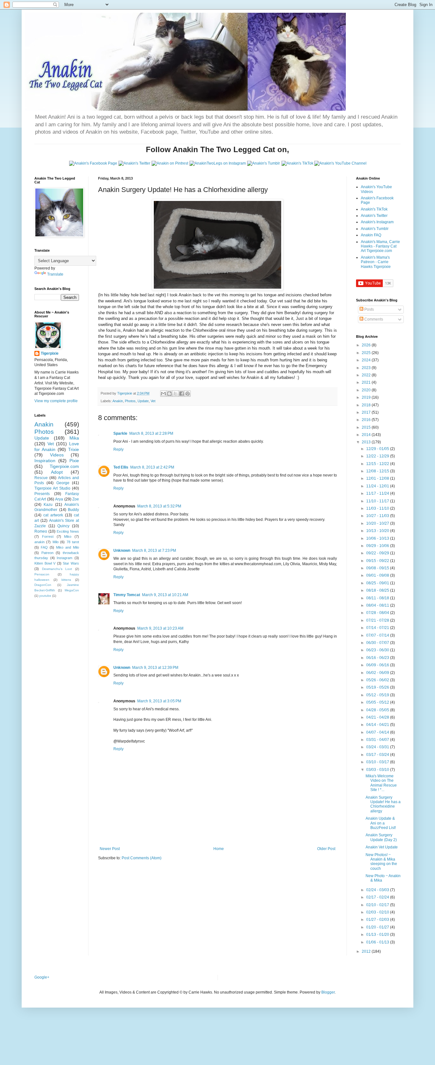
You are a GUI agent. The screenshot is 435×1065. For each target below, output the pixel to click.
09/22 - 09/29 (378, 553)
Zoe (75, 499)
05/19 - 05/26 (378, 687)
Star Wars (71, 563)
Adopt (57, 472)
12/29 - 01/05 (378, 449)
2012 (367, 951)
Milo (56, 542)
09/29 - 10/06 (378, 546)
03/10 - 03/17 (378, 762)
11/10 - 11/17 (378, 501)
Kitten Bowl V (44, 563)
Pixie (74, 460)
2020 (367, 390)
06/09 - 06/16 (378, 665)
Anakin (117, 401)
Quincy (63, 526)
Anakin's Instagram (377, 222)
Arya (59, 499)
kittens (66, 579)
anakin (39, 542)
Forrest (47, 536)
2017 (367, 412)
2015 (367, 427)
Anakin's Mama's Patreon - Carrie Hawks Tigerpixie (376, 262)
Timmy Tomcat (126, 595)
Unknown (121, 550)
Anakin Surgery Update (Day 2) (381, 837)
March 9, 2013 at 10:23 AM (160, 628)
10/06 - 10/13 (378, 538)
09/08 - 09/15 (378, 568)
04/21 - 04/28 (378, 717)
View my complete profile (56, 401)
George (62, 483)
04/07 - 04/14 (378, 732)
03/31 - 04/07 (378, 739)
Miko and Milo (67, 547)
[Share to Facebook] (181, 393)
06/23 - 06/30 (378, 650)
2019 (367, 397)
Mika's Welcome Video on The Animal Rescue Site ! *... (381, 783)
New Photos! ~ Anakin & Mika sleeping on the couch (381, 862)
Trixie (73, 449)
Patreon (47, 553)
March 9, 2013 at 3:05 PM (159, 701)
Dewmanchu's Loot (57, 569)
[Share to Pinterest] (187, 393)
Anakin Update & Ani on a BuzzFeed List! (381, 823)
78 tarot (73, 542)
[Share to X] (175, 393)
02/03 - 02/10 (378, 912)
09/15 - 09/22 (378, 560)
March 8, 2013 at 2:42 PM (152, 467)
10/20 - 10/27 (378, 523)
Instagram (64, 558)
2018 (367, 405)
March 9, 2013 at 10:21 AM (165, 595)
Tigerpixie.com (64, 466)
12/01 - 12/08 (378, 478)
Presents (42, 494)
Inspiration (44, 460)
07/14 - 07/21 (378, 627)
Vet (153, 401)
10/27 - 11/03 (378, 516)
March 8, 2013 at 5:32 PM (159, 506)
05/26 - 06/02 (378, 680)
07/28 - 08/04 (378, 612)
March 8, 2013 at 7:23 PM (154, 550)
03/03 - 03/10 (378, 769)
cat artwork (53, 515)
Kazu (48, 504)
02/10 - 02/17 (378, 905)
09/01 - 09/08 (378, 575)
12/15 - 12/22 (378, 464)
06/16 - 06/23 (378, 657)
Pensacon (41, 574)
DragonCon (42, 585)
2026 (367, 345)
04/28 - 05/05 (378, 710)
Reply (118, 449)
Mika (74, 437)
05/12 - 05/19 (378, 695)
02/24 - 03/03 (378, 890)
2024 (367, 360)
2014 (367, 435)
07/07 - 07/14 (378, 635)
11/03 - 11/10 (378, 508)
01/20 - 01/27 (378, 927)
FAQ (44, 547)
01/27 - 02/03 (378, 919)
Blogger (328, 992)
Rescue (41, 478)
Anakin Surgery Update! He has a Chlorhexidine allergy (383, 804)
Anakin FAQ (371, 235)
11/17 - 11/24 (378, 493)
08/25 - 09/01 (378, 583)
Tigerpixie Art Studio (52, 488)
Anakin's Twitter (374, 215)
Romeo (40, 531)
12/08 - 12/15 (378, 471)
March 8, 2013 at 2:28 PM (151, 433)
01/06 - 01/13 (378, 942)
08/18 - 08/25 (378, 590)
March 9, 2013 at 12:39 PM (155, 667)
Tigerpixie (50, 353)
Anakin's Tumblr (375, 228)
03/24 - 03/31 (378, 747)
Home (218, 849)
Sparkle (120, 433)
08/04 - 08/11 (378, 605)
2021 (367, 382)
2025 (367, 353)
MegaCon (72, 590)
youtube (45, 595)
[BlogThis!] (169, 393)
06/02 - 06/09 (378, 672)
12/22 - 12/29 (378, 456)
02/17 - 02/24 (378, 897)
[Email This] (163, 393)
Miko (67, 536)
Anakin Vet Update (382, 847)
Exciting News (68, 531)
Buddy (73, 509)
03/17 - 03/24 (378, 754)
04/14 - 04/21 (378, 724)
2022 (367, 375)
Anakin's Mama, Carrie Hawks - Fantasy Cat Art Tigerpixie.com (380, 246)
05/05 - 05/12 (378, 702)
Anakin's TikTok (374, 209)
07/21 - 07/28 (378, 620)
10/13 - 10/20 (378, 531)
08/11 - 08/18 (378, 598)
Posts (368, 309)
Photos (130, 401)
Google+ (41, 977)
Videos (57, 454)
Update (143, 401)
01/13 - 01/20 (378, 934)
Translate (55, 274)
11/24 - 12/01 (378, 486)
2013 (367, 442)
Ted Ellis (120, 467)
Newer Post (110, 849)
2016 (367, 420)
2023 (367, 368)
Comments (373, 319)
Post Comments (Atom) (141, 858)
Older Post (326, 849)
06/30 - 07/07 (378, 642)
